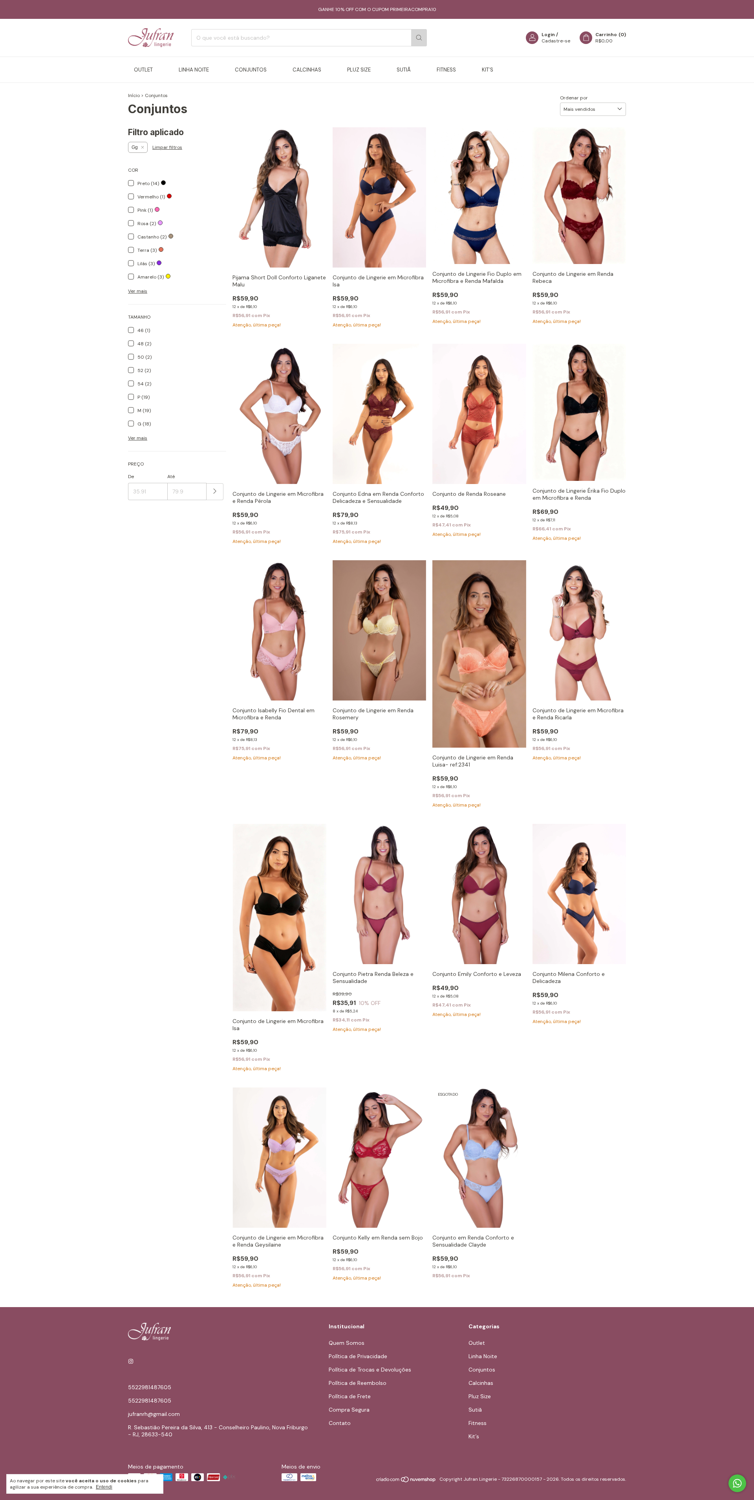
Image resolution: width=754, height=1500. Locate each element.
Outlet (143, 69)
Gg (135, 147)
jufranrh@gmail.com (154, 1413)
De (131, 476)
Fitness (446, 69)
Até (171, 476)
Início (134, 95)
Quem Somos (346, 1342)
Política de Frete (350, 1396)
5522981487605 (149, 1387)
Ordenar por (574, 98)
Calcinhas (307, 69)
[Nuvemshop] (406, 1481)
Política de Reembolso (357, 1382)
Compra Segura (349, 1409)
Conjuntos (251, 69)
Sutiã (404, 69)
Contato (340, 1423)
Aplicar (215, 491)
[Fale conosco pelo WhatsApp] (737, 1483)
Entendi (104, 1487)
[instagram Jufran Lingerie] (131, 1361)
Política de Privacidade (358, 1356)
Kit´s (487, 69)
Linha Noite (194, 69)
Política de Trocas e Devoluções (370, 1369)
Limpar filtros (167, 147)
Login (548, 34)
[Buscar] (419, 37)
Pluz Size (359, 69)
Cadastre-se (556, 41)
